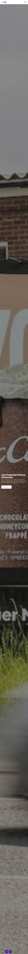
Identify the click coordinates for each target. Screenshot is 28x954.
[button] (25, 2)
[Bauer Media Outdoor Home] (4, 2)
